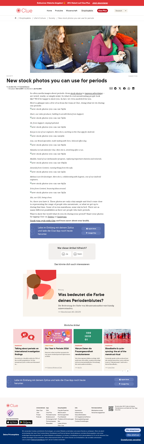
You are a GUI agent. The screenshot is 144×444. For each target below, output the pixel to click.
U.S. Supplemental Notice (82, 417)
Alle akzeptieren (132, 430)
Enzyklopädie (87, 10)
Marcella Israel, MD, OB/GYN (71, 312)
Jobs (37, 412)
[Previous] (123, 371)
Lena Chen (111, 367)
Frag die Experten (63, 410)
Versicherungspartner (98, 412)
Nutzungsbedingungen (82, 419)
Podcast (38, 417)
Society (52, 18)
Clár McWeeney (24, 87)
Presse (38, 415)
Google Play (92, 233)
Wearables (49, 423)
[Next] (127, 371)
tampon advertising (94, 93)
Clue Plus (102, 10)
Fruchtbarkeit (62, 417)
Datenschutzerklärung (38, 440)
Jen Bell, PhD (12, 87)
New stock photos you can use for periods (76, 18)
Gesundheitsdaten (80, 415)
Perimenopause (51, 421)
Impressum (78, 410)
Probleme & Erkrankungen (66, 419)
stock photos (76, 93)
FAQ (47, 410)
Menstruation (62, 412)
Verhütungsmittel (63, 415)
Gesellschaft (18, 345)
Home (49, 10)
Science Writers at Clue (55, 367)
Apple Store (92, 229)
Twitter (51, 217)
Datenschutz (79, 412)
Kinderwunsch (50, 417)
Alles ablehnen (133, 435)
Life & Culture (40, 18)
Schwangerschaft (51, 419)
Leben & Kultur (49, 345)
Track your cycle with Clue (43, 221)
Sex (59, 421)
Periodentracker (51, 415)
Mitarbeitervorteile (97, 410)
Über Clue (39, 410)
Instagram (62, 217)
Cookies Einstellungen (81, 421)
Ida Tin (80, 367)
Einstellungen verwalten (131, 439)
